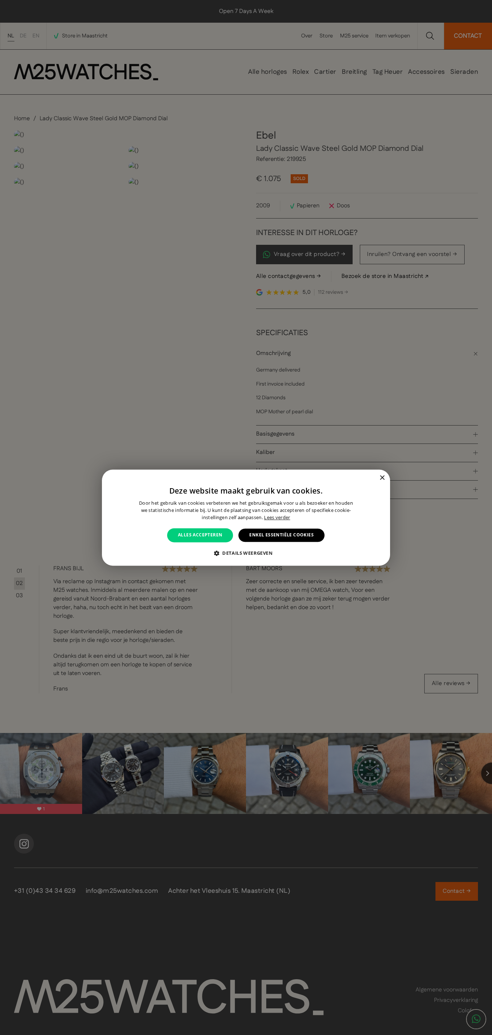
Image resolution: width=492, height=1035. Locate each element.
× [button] (382, 478)
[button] (246, 553)
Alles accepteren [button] (200, 535)
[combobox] (372, 478)
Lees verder (277, 517)
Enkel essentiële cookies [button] (281, 535)
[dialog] (246, 517)
